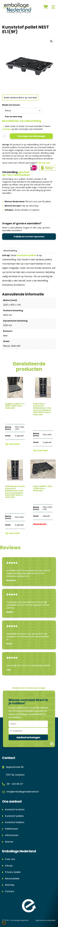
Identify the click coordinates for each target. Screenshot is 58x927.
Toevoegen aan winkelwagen (31, 136)
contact (6, 129)
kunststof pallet (26, 255)
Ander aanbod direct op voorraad (20, 97)
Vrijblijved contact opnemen (29, 236)
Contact (8, 891)
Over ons (9, 859)
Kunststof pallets (13, 816)
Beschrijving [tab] (10, 250)
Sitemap (8, 884)
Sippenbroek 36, (14, 767)
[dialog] (3, 923)
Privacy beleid (11, 872)
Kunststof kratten (13, 809)
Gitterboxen (10, 835)
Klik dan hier (44, 162)
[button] (51, 41)
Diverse (8, 841)
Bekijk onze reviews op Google (29, 688)
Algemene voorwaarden (45, 920)
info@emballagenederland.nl (23, 791)
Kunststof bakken (13, 822)
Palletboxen (10, 828)
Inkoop (8, 865)
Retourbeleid (11, 878)
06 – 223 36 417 (15, 784)
